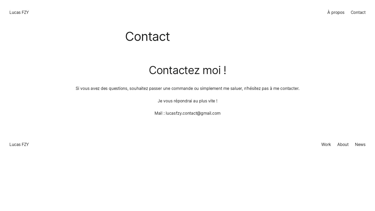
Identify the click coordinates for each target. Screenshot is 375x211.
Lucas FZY (19, 12)
